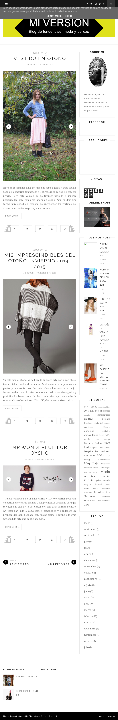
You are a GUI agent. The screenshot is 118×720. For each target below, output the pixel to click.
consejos (89, 430)
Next (71, 126)
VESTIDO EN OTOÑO (40, 58)
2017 (97, 411)
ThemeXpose (34, 716)
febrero (88, 616)
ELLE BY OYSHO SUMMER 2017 (104, 250)
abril (86, 603)
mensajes (105, 467)
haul (101, 447)
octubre (88, 572)
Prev (8, 126)
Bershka (106, 418)
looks (92, 455)
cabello (96, 423)
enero (87, 553)
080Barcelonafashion (100, 407)
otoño (106, 476)
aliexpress (105, 410)
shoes (95, 488)
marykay (88, 467)
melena (96, 467)
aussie (87, 415)
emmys (107, 439)
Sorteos (88, 492)
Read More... (12, 216)
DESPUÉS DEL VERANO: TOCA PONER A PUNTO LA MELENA (104, 338)
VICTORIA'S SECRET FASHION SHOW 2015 (105, 277)
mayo (87, 522)
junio (87, 591)
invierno (105, 451)
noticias (89, 476)
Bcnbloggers (103, 414)
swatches (106, 496)
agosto (88, 585)
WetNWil (106, 500)
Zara (86, 504)
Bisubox (88, 423)
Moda (105, 471)
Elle (97, 439)
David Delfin (104, 435)
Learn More (54, 16)
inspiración (91, 451)
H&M (107, 443)
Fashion (40, 442)
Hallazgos (90, 447)
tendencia (89, 500)
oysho (98, 480)
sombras (106, 488)
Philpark (87, 484)
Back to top (106, 716)
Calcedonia (105, 423)
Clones (106, 427)
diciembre (89, 560)
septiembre (90, 535)
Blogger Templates (11, 716)
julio (86, 541)
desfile (87, 439)
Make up (103, 455)
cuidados (106, 431)
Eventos (88, 443)
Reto (108, 484)
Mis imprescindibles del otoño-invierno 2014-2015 (39, 260)
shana (86, 488)
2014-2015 (40, 53)
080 (86, 407)
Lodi (86, 455)
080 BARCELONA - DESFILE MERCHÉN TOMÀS (105, 375)
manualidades (104, 459)
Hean (107, 447)
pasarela (106, 480)
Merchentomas (91, 472)
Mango (87, 459)
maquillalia (105, 463)
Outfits (89, 480)
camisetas (88, 427)
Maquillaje (91, 463)
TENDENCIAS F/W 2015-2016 (105, 304)
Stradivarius (102, 492)
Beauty (88, 418)
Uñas (99, 500)
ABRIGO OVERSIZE (26, 676)
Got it (69, 16)
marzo (87, 609)
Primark (98, 484)
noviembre (90, 529)
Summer (89, 496)
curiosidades (91, 434)
